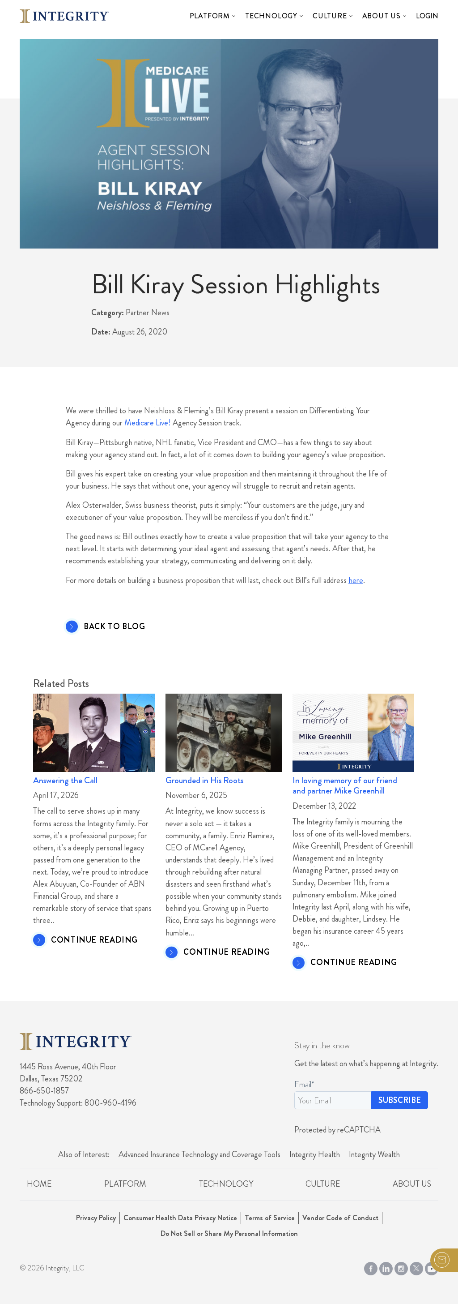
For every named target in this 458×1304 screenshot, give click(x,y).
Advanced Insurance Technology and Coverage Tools (199, 1154)
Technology (271, 16)
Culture (330, 16)
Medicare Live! (147, 423)
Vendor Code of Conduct (340, 1218)
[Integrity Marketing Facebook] (370, 1267)
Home (39, 1184)
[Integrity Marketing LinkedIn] (386, 1267)
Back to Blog (114, 627)
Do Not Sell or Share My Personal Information (229, 1233)
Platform (210, 16)
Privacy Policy (96, 1218)
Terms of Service (270, 1218)
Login (427, 16)
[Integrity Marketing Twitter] (416, 1267)
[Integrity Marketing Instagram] (401, 1267)
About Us (381, 16)
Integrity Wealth (374, 1154)
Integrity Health (314, 1154)
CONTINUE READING (94, 940)
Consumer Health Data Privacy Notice (180, 1218)
